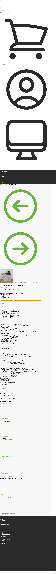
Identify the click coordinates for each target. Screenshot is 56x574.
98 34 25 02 (2, 525)
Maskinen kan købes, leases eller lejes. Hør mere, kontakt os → (10, 300)
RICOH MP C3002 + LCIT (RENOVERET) (8, 456)
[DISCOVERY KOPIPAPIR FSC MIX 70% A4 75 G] (21, 486)
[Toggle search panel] (0, 11)
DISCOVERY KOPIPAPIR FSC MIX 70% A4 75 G (9, 495)
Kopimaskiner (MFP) (6, 184)
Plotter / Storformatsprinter (6, 534)
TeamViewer (4, 114)
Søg (9, 12)
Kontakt (3, 540)
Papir (2, 494)
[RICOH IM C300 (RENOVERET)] (21, 428)
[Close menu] (0, 0)
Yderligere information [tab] (5, 305)
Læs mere (10, 421)
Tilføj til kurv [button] (11, 439)
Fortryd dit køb (4, 538)
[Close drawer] (0, 2)
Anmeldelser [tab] (4, 306)
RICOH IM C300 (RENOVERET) (6, 437)
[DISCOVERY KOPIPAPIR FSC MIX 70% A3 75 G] (21, 504)
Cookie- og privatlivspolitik (6, 539)
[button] (1, 166)
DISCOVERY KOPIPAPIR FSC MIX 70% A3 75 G (9, 513)
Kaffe (2, 532)
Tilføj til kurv (2, 303)
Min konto (3, 64)
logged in (5, 398)
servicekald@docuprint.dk (4, 522)
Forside (1, 184)
